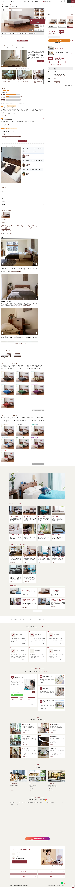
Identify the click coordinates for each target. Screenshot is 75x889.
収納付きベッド (13, 225)
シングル (20, 225)
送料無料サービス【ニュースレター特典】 (45, 887)
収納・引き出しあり (6, 230)
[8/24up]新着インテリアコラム (34, 887)
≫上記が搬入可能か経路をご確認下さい (60, 75)
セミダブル (27, 225)
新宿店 (7, 119)
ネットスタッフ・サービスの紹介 (57, 865)
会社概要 (23, 876)
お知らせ (51, 871)
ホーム (2, 4)
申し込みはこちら (44, 682)
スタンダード (4, 225)
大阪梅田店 (7, 107)
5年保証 (55, 78)
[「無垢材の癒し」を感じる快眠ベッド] (37, 486)
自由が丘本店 (13, 783)
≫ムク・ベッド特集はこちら (16, 271)
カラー (3, 194)
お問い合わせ (63, 885)
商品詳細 (3, 204)
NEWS (11, 887)
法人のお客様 (36, 1)
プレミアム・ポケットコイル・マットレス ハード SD (11, 136)
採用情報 (51, 876)
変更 (55, 68)
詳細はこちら (24, 643)
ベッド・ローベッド (7, 4)
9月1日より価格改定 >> (58, 33)
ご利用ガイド (23, 871)
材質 (3, 198)
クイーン (39, 225)
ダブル (33, 225)
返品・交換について (57, 81)
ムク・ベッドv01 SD (5, 124)
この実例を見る (41, 61)
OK (37, 22)
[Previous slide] (2, 20)
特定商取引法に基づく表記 (52, 885)
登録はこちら (43, 695)
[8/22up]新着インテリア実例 (25, 887)
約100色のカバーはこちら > (38, 410)
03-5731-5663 (20, 858)
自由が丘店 (28, 173)
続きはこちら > (62, 499)
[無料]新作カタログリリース (16, 887)
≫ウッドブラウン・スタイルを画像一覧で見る (22, 305)
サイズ (3, 191)
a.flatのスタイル (26, 1)
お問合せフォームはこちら (20, 861)
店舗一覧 (31, 1)
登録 (34, 692)
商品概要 (3, 201)
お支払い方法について (57, 82)
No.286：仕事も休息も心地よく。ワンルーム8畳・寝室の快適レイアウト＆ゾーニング (40, 81)
